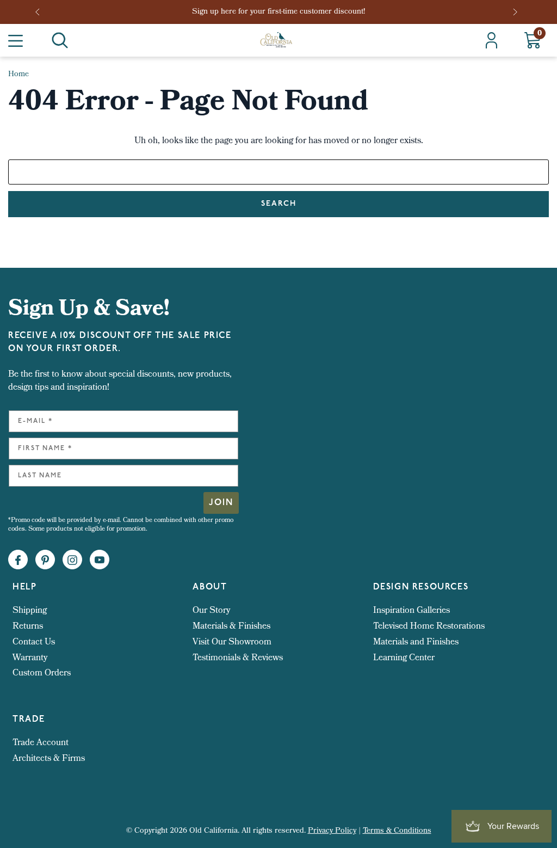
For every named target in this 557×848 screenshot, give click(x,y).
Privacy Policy (332, 831)
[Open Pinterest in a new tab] (45, 560)
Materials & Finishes (231, 626)
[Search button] (60, 40)
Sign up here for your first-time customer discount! (278, 12)
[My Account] (491, 40)
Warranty (30, 658)
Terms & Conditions (397, 831)
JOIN (221, 503)
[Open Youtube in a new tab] (99, 560)
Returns (28, 626)
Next (516, 12)
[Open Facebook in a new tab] (18, 560)
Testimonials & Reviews (238, 658)
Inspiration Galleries (411, 611)
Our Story (211, 611)
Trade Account (41, 743)
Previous (40, 12)
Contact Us (34, 642)
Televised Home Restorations (429, 626)
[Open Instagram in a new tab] (72, 560)
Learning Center (404, 658)
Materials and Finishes (416, 642)
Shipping (30, 611)
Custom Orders (42, 673)
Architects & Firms (49, 759)
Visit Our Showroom (232, 642)
